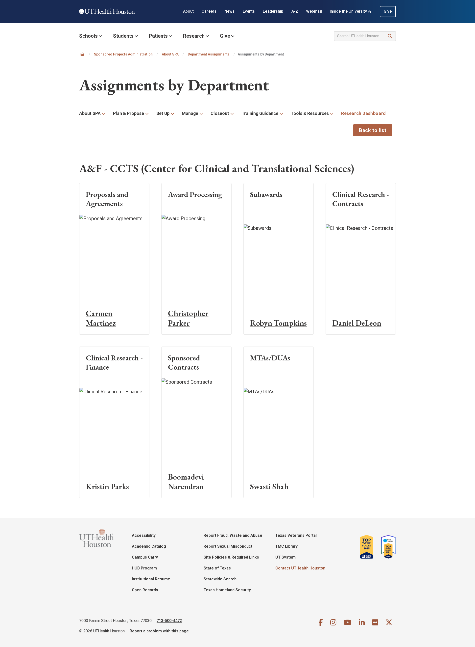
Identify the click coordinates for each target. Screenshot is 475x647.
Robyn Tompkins (278, 323)
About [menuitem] (188, 11)
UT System (285, 557)
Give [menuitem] (388, 11)
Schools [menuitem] (88, 36)
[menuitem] (363, 113)
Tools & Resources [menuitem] (310, 113)
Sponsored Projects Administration (123, 54)
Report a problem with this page (159, 631)
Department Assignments (209, 54)
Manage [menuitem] (190, 113)
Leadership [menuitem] (273, 11)
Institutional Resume (151, 579)
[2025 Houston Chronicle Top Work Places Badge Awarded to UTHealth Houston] (368, 547)
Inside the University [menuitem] (348, 11)
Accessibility (144, 535)
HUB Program (144, 568)
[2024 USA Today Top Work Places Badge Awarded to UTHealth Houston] (387, 547)
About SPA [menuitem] (90, 113)
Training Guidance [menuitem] (259, 113)
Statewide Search (220, 579)
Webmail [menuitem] (314, 11)
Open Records (145, 590)
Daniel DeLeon (356, 323)
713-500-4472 (169, 620)
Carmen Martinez (101, 318)
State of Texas (217, 568)
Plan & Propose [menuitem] (128, 113)
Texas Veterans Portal (296, 535)
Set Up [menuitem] (162, 113)
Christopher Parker (188, 318)
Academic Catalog (149, 546)
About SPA (170, 54)
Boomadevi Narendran (186, 482)
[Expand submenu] (104, 113)
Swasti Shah (269, 486)
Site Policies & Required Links (231, 557)
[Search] (390, 36)
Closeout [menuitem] (220, 113)
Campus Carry (145, 557)
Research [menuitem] (194, 36)
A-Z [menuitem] (294, 11)
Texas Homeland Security (227, 590)
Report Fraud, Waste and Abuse (233, 535)
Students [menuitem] (123, 36)
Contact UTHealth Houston (300, 568)
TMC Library (286, 546)
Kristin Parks (107, 486)
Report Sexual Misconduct (228, 546)
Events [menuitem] (249, 11)
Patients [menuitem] (158, 36)
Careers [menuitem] (209, 11)
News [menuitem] (229, 11)
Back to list (372, 130)
